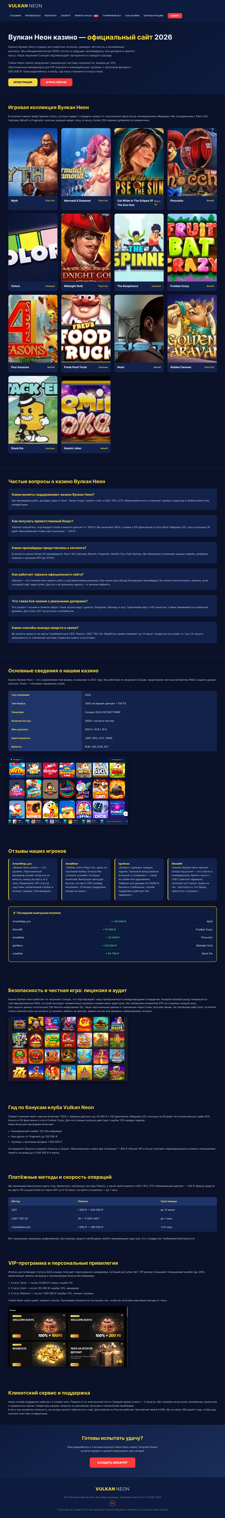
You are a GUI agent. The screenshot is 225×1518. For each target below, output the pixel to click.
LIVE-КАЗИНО (132, 15)
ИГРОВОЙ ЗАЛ (33, 15)
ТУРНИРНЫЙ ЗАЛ (112, 15)
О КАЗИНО (15, 15)
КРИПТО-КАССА (86, 15)
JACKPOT (66, 15)
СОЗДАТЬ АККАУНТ (112, 1462)
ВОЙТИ (175, 16)
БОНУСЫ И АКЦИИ (153, 15)
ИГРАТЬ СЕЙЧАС (56, 82)
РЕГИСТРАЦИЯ (23, 82)
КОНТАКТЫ (50, 15)
